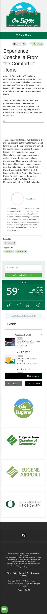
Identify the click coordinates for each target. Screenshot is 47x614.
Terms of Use (24, 573)
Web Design (24, 583)
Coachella (8, 251)
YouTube (10, 115)
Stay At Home (21, 251)
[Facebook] (23, 535)
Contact (23, 576)
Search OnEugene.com (24, 275)
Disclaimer (35, 573)
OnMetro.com (12, 583)
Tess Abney (38, 44)
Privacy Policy (12, 573)
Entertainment (10, 243)
